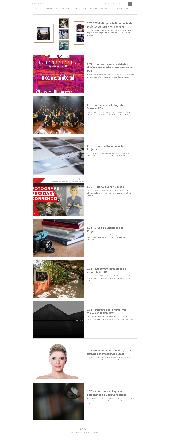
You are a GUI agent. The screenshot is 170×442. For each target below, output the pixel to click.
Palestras (83, 8)
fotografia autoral (47, 8)
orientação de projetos (62, 8)
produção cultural (106, 8)
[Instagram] (81, 429)
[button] (135, 9)
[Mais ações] (133, 18)
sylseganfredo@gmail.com (85, 435)
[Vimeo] (85, 429)
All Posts (35, 8)
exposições (93, 8)
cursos (75, 8)
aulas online (118, 8)
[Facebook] (89, 429)
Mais (127, 8)
